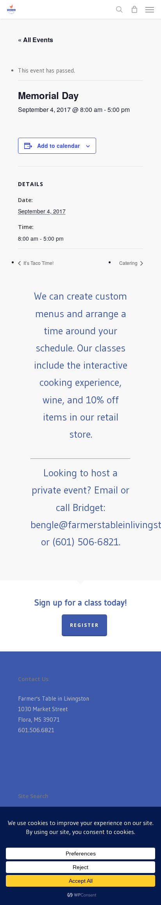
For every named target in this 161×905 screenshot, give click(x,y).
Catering (129, 262)
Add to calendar (58, 145)
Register (84, 625)
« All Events (35, 39)
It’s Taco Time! (38, 262)
